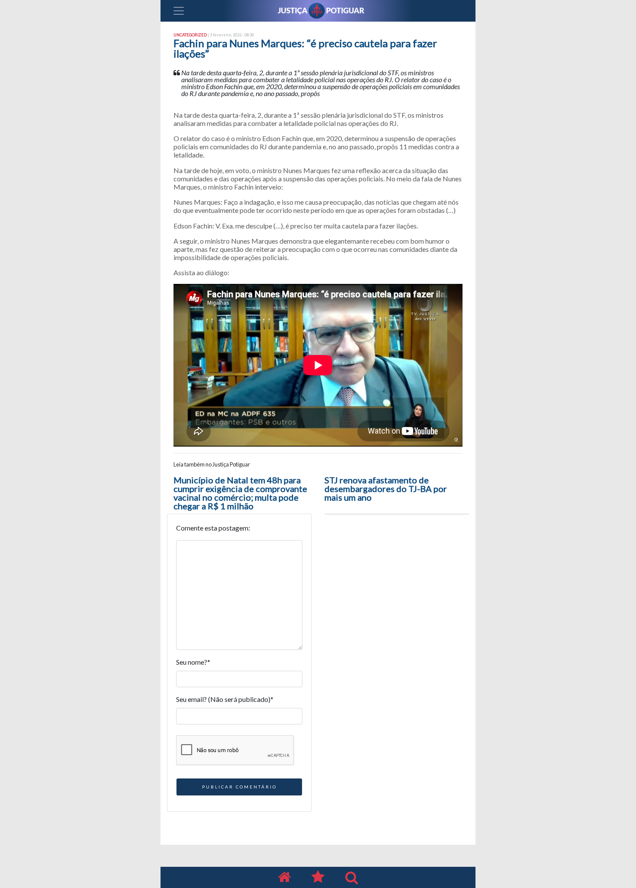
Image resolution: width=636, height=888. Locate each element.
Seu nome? (193, 662)
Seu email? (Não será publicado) (224, 699)
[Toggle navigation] (178, 11)
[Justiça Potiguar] (284, 877)
